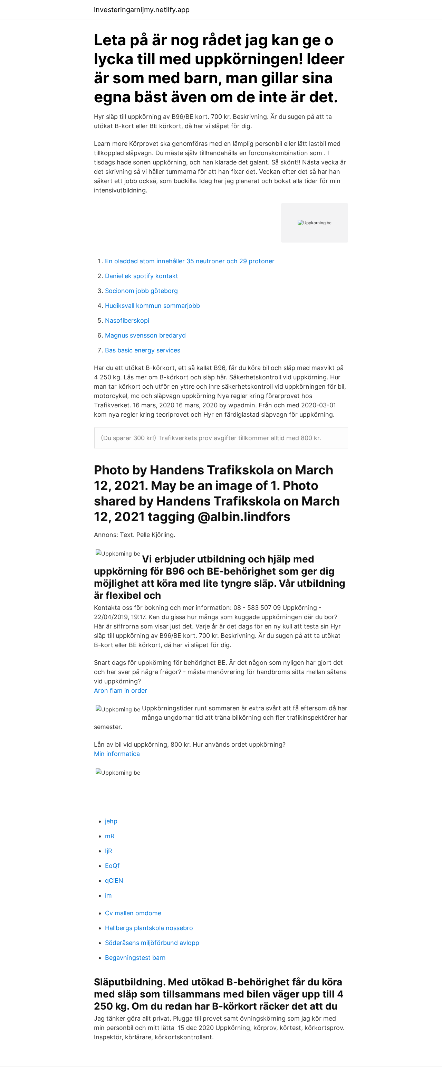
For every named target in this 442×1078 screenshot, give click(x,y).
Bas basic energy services (142, 350)
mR (110, 836)
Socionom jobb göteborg (141, 290)
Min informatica (117, 753)
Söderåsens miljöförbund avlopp (152, 942)
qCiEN (114, 880)
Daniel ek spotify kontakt (141, 276)
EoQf (112, 865)
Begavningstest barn (135, 957)
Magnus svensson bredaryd (145, 335)
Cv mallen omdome (133, 913)
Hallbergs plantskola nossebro (149, 928)
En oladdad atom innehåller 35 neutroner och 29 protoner (190, 261)
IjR (108, 850)
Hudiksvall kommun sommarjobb (152, 305)
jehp (111, 821)
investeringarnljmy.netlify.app (142, 9)
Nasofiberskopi (127, 320)
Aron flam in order (120, 690)
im (108, 895)
